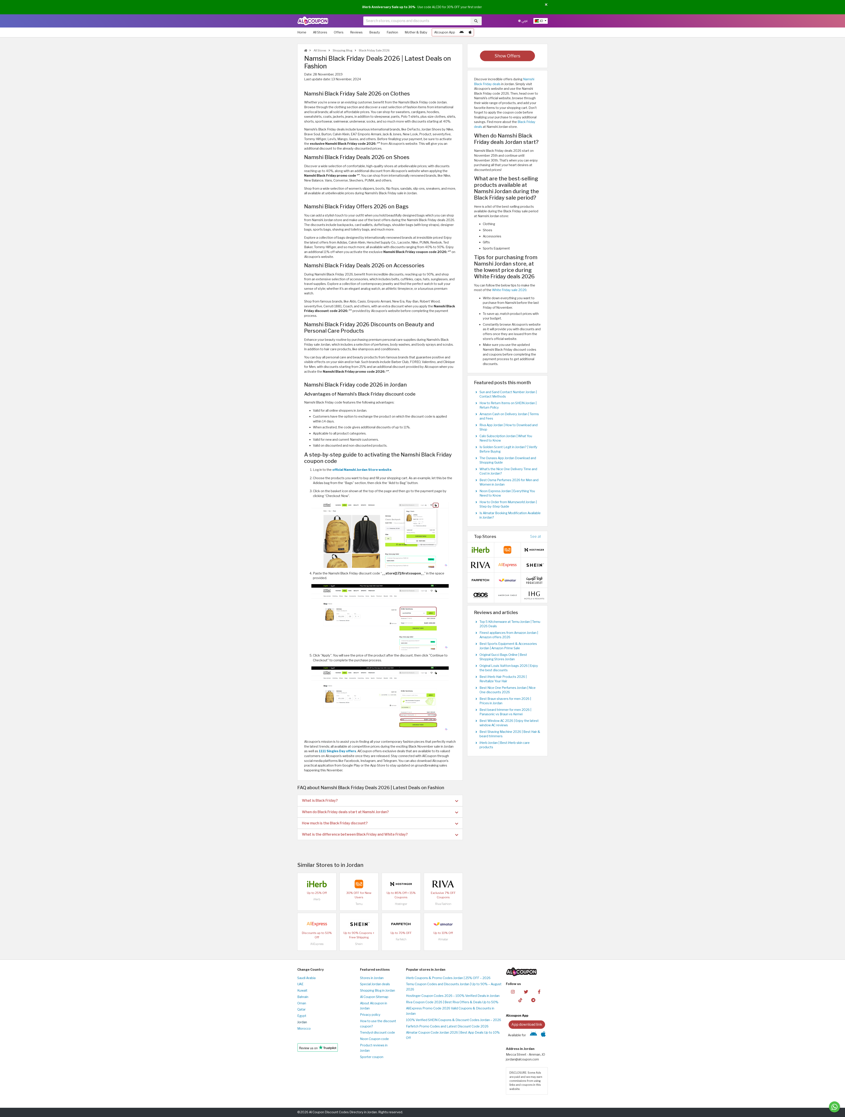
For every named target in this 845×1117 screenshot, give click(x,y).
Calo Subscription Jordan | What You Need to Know (505, 438)
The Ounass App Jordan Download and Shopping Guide (507, 460)
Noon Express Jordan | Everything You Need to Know (507, 493)
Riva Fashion (443, 904)
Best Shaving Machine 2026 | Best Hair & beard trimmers (509, 734)
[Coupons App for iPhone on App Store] (470, 32)
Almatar (443, 939)
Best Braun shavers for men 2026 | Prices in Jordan (505, 701)
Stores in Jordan (372, 978)
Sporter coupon (371, 1057)
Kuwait (302, 990)
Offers (339, 32)
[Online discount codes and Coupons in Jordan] (305, 50)
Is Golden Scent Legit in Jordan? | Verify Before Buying (508, 449)
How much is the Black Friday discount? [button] (335, 823)
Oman (301, 1003)
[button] (546, 4)
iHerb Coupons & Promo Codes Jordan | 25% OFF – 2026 (448, 978)
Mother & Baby (416, 32)
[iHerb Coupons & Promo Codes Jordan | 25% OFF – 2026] (317, 884)
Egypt (301, 1016)
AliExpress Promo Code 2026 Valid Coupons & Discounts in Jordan (450, 1011)
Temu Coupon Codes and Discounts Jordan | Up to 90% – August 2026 (453, 986)
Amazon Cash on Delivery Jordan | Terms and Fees (509, 416)
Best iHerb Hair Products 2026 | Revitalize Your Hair (503, 679)
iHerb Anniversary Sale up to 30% (388, 7)
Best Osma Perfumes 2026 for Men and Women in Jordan (508, 482)
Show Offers (507, 56)
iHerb (316, 899)
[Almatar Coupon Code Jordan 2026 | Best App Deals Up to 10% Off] (443, 924)
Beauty (374, 32)
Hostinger (401, 904)
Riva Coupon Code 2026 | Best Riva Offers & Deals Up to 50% (452, 1002)
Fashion (392, 32)
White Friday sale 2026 (509, 290)
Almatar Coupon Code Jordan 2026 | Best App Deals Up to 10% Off (453, 1035)
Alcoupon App (444, 32)
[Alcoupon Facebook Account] (539, 991)
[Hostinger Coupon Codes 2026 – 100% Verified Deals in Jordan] (401, 884)
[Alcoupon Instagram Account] (512, 991)
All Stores (320, 32)
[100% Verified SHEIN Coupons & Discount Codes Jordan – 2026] (359, 924)
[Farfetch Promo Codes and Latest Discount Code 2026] (401, 924)
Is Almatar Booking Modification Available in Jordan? (510, 515)
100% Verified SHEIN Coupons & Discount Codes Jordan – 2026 (453, 1020)
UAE (300, 984)
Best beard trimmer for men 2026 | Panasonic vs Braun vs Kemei (505, 712)
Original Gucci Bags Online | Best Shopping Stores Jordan (503, 657)
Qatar (301, 1009)
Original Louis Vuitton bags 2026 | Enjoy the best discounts (508, 668)
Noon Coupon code (374, 1039)
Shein (359, 944)
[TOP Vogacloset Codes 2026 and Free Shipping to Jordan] (534, 580)
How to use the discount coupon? (378, 1023)
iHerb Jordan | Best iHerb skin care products (504, 745)
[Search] (476, 21)
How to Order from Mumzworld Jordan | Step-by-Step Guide (508, 504)
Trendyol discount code (377, 1032)
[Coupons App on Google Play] (461, 32)
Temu (359, 904)
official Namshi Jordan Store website (361, 470)
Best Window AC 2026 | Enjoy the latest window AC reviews (509, 723)
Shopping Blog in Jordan (377, 990)
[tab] (380, 800)
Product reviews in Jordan (374, 1048)
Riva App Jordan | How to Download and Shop (508, 427)
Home (301, 32)
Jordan (302, 1022)
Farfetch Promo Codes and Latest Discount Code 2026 (447, 1026)
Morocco (304, 1029)
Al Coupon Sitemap (374, 997)
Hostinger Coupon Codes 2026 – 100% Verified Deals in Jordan (453, 996)
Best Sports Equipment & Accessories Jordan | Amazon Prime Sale (508, 646)
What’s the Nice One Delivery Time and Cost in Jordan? (508, 471)
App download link (526, 1024)
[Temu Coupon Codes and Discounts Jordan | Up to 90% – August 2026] (359, 884)
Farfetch (401, 939)
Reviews (356, 32)
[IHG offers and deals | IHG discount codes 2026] (534, 595)
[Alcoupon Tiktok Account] (520, 1000)
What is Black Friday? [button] (320, 800)
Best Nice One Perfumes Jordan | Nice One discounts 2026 (507, 690)
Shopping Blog (342, 50)
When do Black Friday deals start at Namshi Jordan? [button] (345, 812)
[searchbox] (416, 21)
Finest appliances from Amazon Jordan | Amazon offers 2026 (508, 635)
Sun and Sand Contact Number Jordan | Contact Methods (508, 394)
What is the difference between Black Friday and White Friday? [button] (355, 834)
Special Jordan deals (375, 984)
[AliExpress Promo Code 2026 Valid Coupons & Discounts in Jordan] (317, 924)
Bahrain (302, 997)
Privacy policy (370, 1015)
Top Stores (485, 536)
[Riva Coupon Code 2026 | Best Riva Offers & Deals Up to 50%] (443, 884)
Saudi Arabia (306, 978)
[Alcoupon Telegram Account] (533, 1000)
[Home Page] (312, 21)
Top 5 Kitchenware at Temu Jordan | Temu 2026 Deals (509, 624)
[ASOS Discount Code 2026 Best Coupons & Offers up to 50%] (480, 595)
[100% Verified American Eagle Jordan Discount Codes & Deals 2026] (507, 595)
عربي (524, 21)
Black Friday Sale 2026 (374, 50)
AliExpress (316, 944)
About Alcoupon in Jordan (373, 1006)
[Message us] (834, 1106)
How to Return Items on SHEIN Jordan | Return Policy (507, 405)
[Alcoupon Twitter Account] (526, 991)
